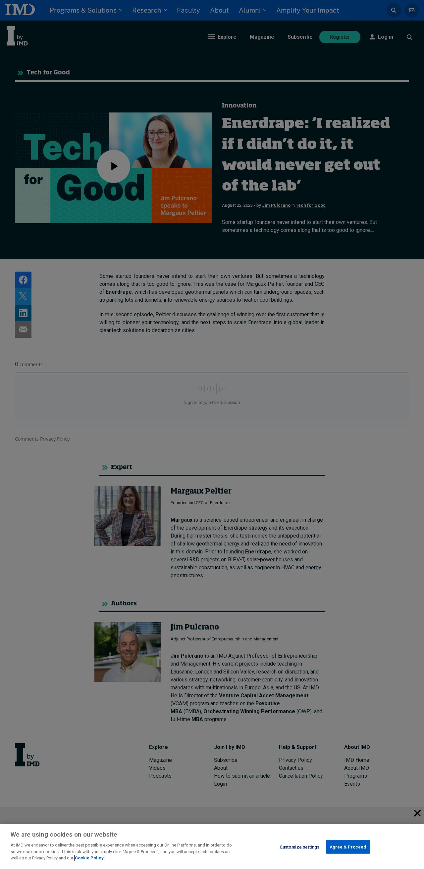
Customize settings (299, 846)
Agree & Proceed (348, 846)
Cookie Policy (89, 857)
